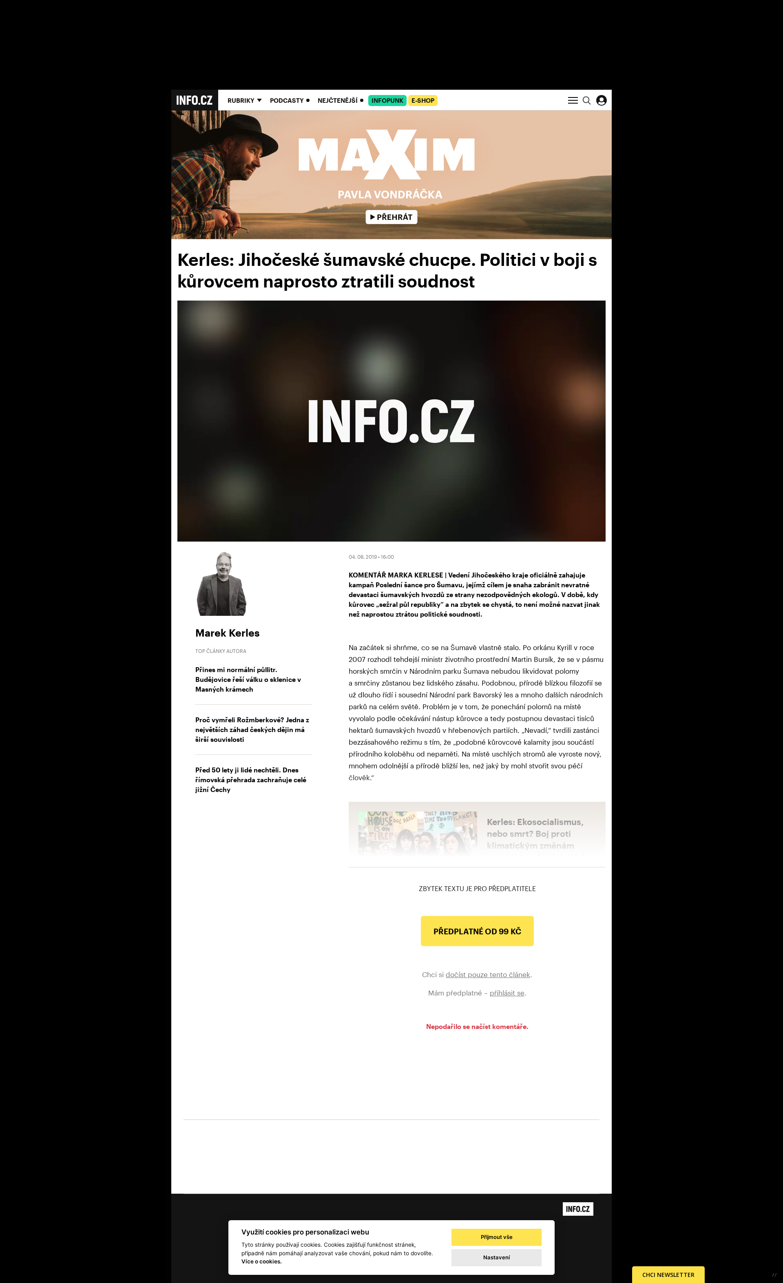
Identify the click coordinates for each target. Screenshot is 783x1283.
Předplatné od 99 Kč (477, 931)
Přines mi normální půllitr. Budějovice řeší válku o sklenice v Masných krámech (248, 679)
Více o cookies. (261, 1261)
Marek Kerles (227, 632)
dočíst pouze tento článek (488, 974)
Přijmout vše (497, 1237)
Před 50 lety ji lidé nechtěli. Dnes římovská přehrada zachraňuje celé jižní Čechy (250, 779)
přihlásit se (507, 993)
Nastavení (496, 1257)
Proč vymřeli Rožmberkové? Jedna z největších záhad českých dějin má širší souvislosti (252, 729)
